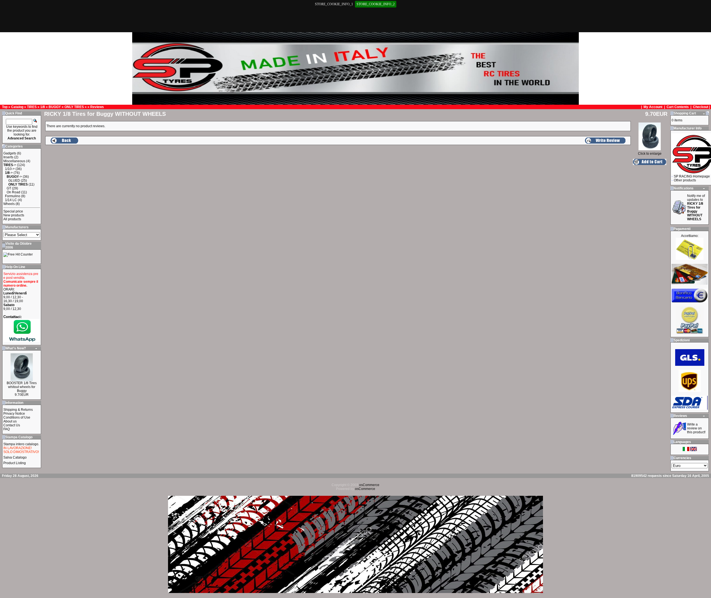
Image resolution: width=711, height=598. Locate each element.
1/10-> (10, 169)
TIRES (32, 107)
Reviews (97, 107)
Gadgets (9, 153)
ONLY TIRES (74, 107)
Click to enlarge (650, 154)
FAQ (6, 429)
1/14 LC (11, 200)
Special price (13, 211)
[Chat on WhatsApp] (21, 341)
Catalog (17, 107)
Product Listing (14, 463)
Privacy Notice (14, 414)
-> (9, 165)
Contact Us (11, 425)
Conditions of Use (16, 417)
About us (10, 421)
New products (13, 215)
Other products (685, 180)
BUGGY (55, 107)
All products (12, 219)
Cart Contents (678, 107)
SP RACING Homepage (692, 176)
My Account (653, 107)
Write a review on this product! (696, 428)
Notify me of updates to (696, 207)
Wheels (9, 204)
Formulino (12, 196)
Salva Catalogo (15, 457)
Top (4, 107)
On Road (13, 192)
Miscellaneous (14, 161)
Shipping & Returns (18, 410)
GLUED (14, 180)
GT (9, 188)
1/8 (42, 107)
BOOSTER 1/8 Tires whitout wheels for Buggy (22, 387)
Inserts (8, 157)
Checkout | (702, 107)
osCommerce (369, 485)
